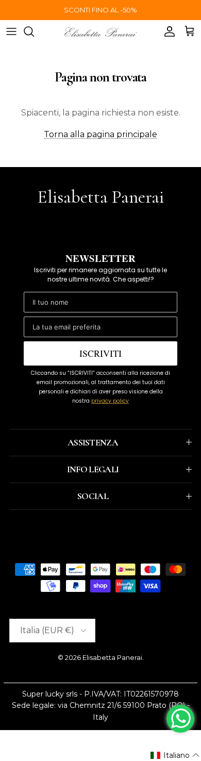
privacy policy (110, 401)
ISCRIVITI (100, 353)
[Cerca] (34, 31)
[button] (175, 755)
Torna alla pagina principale (100, 134)
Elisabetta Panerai (112, 657)
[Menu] (11, 31)
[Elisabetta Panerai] (100, 31)
